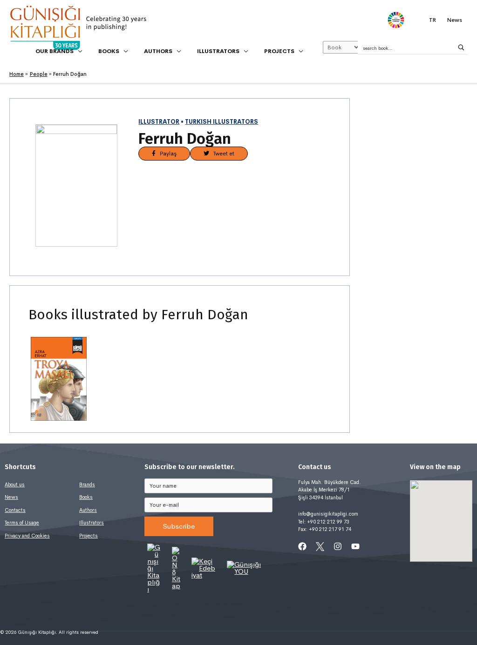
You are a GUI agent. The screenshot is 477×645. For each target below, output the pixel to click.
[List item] (302, 546)
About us (15, 484)
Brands (87, 484)
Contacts (15, 510)
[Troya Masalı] (59, 379)
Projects (88, 535)
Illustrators (91, 522)
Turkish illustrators (221, 122)
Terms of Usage (22, 522)
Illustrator (158, 122)
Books (86, 497)
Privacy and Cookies (27, 535)
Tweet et (221, 153)
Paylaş (166, 153)
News (11, 497)
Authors (88, 510)
